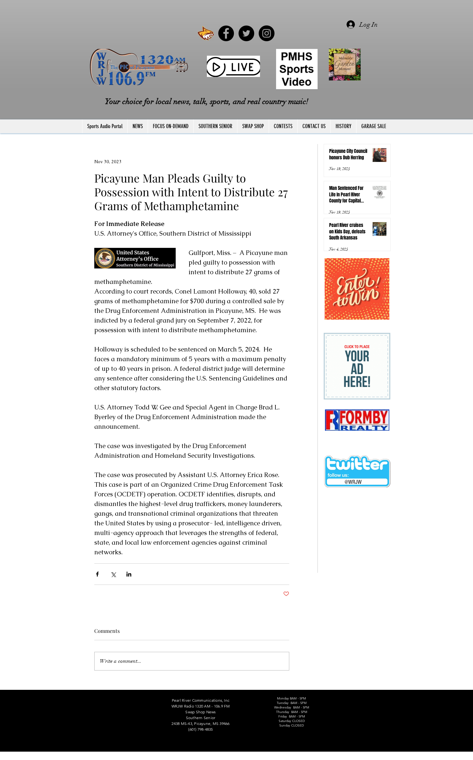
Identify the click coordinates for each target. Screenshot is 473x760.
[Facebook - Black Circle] (226, 33)
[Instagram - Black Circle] (266, 33)
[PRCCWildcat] (206, 33)
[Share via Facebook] (97, 574)
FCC (83, 757)
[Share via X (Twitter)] (113, 574)
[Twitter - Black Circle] (246, 33)
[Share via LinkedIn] (129, 574)
